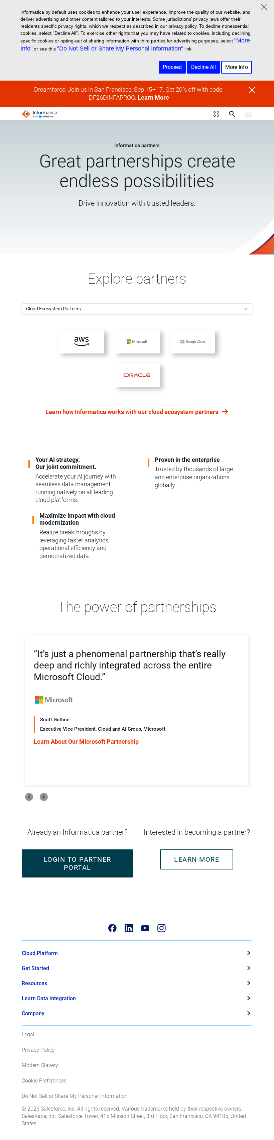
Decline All (203, 67)
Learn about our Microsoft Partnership (86, 741)
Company (33, 1013)
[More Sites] (216, 114)
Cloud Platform (40, 953)
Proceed (172, 67)
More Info (236, 67)
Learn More (153, 97)
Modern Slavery (40, 1065)
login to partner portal (77, 863)
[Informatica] (40, 114)
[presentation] (29, 797)
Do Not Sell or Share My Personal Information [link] (75, 1096)
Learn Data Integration (49, 998)
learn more (196, 859)
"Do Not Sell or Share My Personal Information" (120, 48)
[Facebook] (112, 928)
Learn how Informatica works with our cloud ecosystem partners (132, 411)
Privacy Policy (38, 1050)
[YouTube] (145, 928)
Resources (34, 983)
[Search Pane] (232, 114)
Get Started (35, 968)
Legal (28, 1034)
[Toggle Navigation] (248, 114)
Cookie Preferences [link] (44, 1080)
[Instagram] (161, 928)
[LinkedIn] (129, 928)
